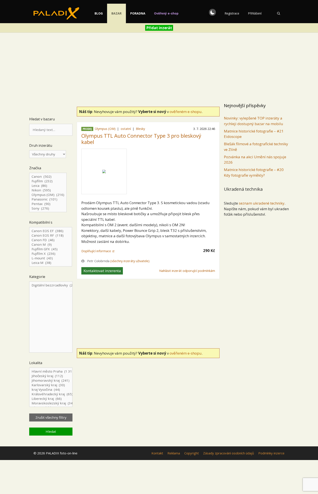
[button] (212, 12)
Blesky (140, 129)
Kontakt (157, 453)
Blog (99, 13)
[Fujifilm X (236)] (50, 253)
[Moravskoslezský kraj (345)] (51, 403)
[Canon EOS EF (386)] (50, 231)
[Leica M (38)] (50, 262)
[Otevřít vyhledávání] (278, 13)
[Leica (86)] (48, 185)
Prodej (87, 129)
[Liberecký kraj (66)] (51, 398)
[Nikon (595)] (48, 190)
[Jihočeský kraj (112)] (51, 376)
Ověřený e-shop (166, 13)
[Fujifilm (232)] (48, 181)
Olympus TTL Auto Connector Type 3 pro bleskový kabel (141, 138)
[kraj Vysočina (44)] (51, 389)
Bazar (116, 13)
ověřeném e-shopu (186, 111)
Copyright (191, 453)
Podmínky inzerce (271, 453)
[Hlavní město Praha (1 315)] (51, 371)
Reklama (173, 453)
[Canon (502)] (48, 176)
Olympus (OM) (105, 129)
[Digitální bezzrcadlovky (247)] (50, 317)
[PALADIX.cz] (56, 13)
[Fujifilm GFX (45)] (50, 249)
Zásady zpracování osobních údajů (228, 453)
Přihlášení (255, 13)
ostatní (126, 129)
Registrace (232, 13)
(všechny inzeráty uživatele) (129, 261)
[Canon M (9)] (50, 244)
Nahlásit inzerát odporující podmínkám (187, 271)
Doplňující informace (96, 251)
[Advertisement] (159, 68)
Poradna (137, 13)
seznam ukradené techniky (261, 203)
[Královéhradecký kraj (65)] (51, 394)
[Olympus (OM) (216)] (48, 194)
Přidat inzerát (159, 27)
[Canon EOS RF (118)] (50, 235)
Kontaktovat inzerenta (102, 270)
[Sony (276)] (48, 208)
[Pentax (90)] (48, 204)
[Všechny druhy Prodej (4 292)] (47, 154)
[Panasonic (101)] (48, 199)
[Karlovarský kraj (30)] (51, 385)
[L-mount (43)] (50, 258)
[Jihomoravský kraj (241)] (51, 380)
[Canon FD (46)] (50, 240)
